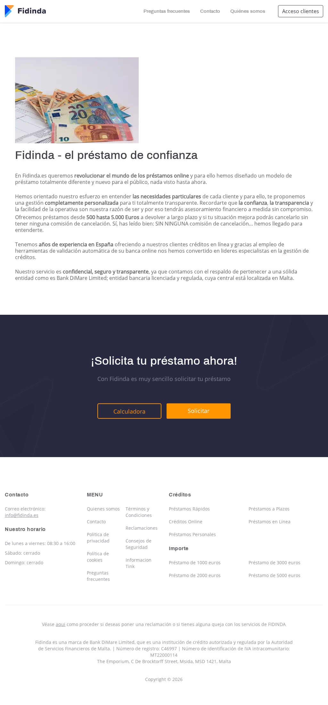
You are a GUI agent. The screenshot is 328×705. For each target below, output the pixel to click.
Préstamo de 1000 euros (195, 562)
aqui (60, 624)
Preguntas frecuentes (167, 11)
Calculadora (129, 411)
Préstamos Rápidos (189, 509)
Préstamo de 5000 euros (274, 575)
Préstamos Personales (192, 534)
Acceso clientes (300, 11)
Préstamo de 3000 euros (274, 562)
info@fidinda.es (21, 515)
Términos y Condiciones (139, 512)
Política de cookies (98, 557)
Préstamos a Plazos (269, 509)
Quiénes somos (247, 11)
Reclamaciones (142, 528)
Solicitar (198, 411)
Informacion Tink (139, 563)
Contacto (210, 11)
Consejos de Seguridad (139, 544)
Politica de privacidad (98, 537)
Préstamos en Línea (270, 522)
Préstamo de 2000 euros (195, 575)
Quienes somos (103, 509)
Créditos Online (185, 522)
